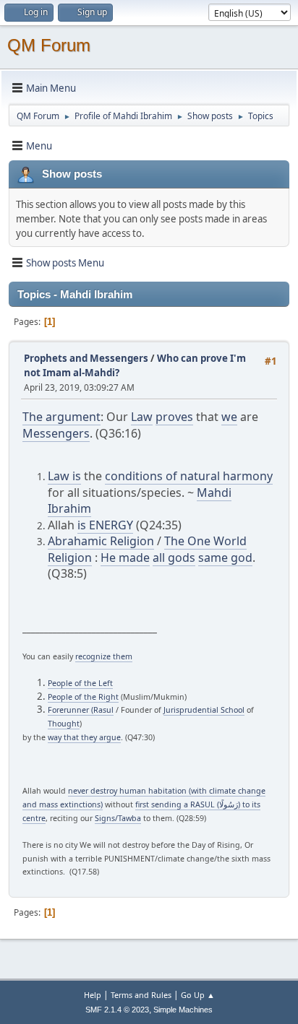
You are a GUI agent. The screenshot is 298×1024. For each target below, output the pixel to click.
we (229, 417)
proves (174, 417)
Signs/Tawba (118, 818)
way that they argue (84, 737)
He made (125, 557)
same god (225, 557)
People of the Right (83, 697)
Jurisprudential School (203, 710)
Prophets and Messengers (86, 358)
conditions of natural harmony (189, 476)
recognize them (103, 656)
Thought (64, 724)
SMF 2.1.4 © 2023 (117, 1009)
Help (92, 994)
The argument (61, 417)
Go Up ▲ (198, 994)
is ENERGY (105, 525)
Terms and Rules (141, 994)
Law (142, 417)
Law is (64, 476)
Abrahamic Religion (101, 541)
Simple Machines (183, 1009)
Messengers (56, 433)
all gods (174, 557)
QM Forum (48, 45)
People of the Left (80, 683)
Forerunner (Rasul (81, 710)
